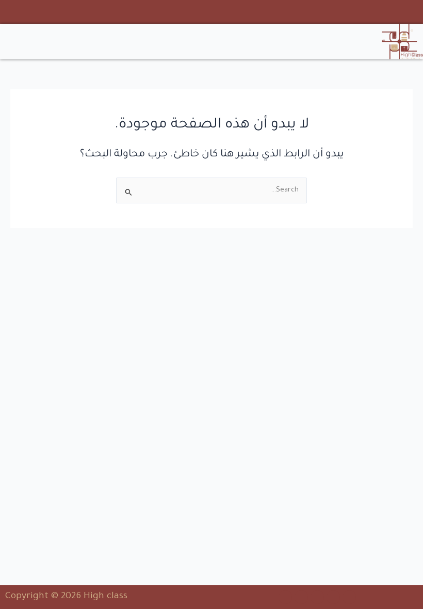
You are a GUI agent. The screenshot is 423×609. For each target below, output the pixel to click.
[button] (105, 42)
